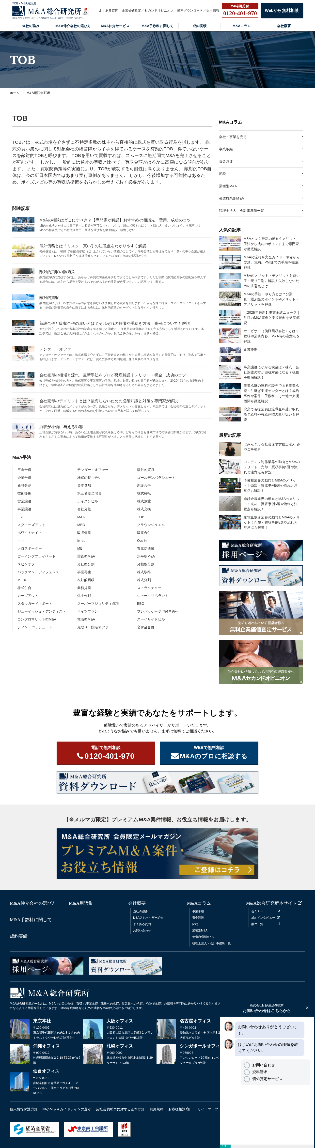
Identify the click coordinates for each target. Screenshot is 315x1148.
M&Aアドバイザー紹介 (148, 917)
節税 (222, 174)
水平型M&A (146, 556)
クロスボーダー (29, 548)
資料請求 (259, 1072)
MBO (81, 525)
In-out (82, 541)
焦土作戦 (84, 596)
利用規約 (156, 1109)
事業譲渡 (24, 509)
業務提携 (84, 588)
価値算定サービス (267, 1079)
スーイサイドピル (151, 619)
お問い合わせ (142, 930)
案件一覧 (257, 924)
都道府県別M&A (231, 198)
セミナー (257, 911)
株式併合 (24, 588)
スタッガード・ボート (34, 603)
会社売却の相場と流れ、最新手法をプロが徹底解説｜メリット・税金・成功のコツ (112, 375)
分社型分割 (86, 564)
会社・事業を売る (233, 137)
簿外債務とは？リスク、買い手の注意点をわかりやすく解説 (92, 246)
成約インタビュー (263, 917)
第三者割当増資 (89, 493)
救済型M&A (86, 619)
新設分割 (24, 485)
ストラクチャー (149, 588)
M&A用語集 (81, 903)
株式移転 (144, 493)
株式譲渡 (144, 501)
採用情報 (212, 10)
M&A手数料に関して (157, 26)
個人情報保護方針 (24, 1109)
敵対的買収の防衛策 (57, 272)
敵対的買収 (49, 297)
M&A (81, 517)
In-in (21, 541)
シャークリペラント (152, 596)
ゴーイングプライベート (36, 556)
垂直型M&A (86, 556)
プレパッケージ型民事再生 (158, 611)
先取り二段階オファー (94, 627)
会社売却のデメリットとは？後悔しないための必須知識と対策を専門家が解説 (108, 401)
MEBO (22, 580)
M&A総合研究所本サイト (271, 903)
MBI (80, 548)
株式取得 (144, 572)
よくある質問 (108, 10)
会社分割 (84, 509)
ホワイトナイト (29, 533)
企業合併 (24, 478)
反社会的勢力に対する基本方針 (120, 1109)
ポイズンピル (87, 501)
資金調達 (226, 161)
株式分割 (144, 580)
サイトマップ (208, 1109)
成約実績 (199, 26)
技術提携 (24, 493)
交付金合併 (146, 627)
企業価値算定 (131, 10)
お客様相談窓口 (180, 1109)
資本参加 (84, 485)
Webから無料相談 (282, 10)
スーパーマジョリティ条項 (98, 603)
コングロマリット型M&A (36, 619)
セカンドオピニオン (158, 10)
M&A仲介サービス (115, 26)
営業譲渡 (24, 501)
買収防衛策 (146, 548)
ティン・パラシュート (34, 627)
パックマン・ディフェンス (38, 572)
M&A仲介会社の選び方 (73, 26)
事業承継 (226, 149)
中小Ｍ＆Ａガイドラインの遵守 (67, 1109)
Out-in (142, 541)
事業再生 (84, 572)
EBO (140, 603)
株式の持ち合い (89, 478)
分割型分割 (146, 564)
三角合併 (24, 470)
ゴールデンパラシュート (156, 478)
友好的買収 (86, 580)
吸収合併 (144, 533)
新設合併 (144, 485)
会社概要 (284, 26)
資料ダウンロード (190, 10)
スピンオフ (26, 564)
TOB (140, 517)
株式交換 (144, 509)
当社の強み (30, 26)
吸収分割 (84, 533)
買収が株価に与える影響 (61, 427)
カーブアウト (27, 596)
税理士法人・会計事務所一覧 (241, 211)
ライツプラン (87, 611)
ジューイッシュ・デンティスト (41, 611)
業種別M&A (228, 186)
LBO (20, 517)
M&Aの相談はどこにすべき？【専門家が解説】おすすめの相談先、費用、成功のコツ (115, 220)
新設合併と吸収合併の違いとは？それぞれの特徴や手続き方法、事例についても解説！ (116, 323)
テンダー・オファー (57, 349)
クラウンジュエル (151, 525)
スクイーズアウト (31, 525)
